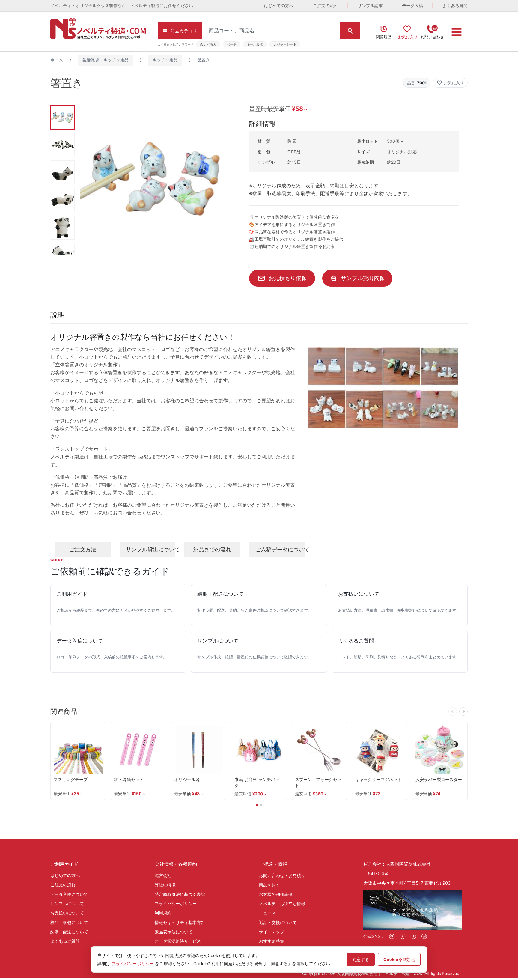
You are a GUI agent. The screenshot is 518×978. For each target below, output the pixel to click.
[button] (450, 83)
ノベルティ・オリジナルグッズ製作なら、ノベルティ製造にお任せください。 (123, 5)
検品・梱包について (69, 922)
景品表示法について (173, 931)
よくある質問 (455, 5)
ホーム (56, 59)
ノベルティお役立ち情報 (282, 903)
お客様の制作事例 (276, 894)
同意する (360, 959)
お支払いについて (67, 912)
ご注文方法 (82, 549)
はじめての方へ (278, 5)
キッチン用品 (165, 59)
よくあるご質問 (65, 941)
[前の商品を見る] (452, 711)
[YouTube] (392, 936)
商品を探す (269, 884)
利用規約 (163, 912)
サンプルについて (67, 903)
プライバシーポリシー (176, 903)
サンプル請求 (370, 5)
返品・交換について (278, 922)
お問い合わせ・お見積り (282, 875)
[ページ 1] (257, 805)
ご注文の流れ (325, 5)
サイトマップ (271, 931)
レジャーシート (284, 44)
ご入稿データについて (280, 549)
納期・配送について (69, 931)
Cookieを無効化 (399, 959)
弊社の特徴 (165, 884)
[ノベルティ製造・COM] (98, 28)
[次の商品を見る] (463, 711)
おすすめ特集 (271, 941)
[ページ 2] (261, 805)
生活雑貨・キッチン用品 (105, 59)
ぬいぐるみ (208, 44)
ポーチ (232, 44)
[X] (403, 936)
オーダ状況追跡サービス (178, 941)
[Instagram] (424, 936)
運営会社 (163, 875)
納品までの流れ (212, 549)
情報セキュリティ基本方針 (180, 922)
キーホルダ (255, 44)
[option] (154, 179)
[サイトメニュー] (456, 32)
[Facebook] (413, 936)
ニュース (267, 912)
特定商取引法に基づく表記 (180, 894)
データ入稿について (69, 894)
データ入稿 (412, 5)
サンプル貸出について (150, 549)
